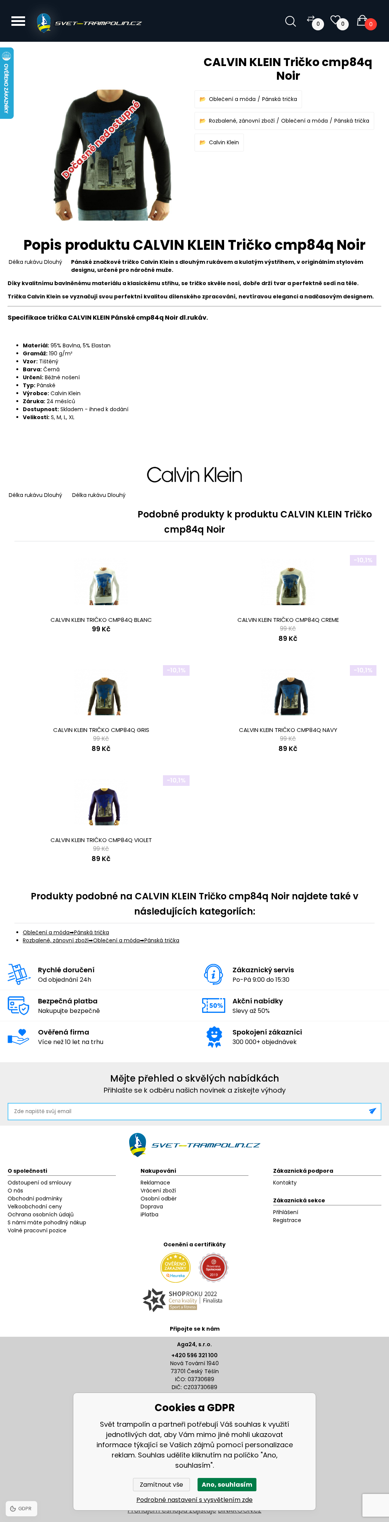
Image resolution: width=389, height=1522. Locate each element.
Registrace (287, 1220)
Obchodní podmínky (35, 1198)
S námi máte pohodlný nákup (47, 1222)
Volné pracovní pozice (37, 1230)
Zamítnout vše (161, 1484)
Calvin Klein (224, 142)
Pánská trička (279, 99)
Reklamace (155, 1182)
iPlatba (149, 1214)
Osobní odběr (159, 1198)
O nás (15, 1190)
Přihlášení (285, 1212)
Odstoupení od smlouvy (39, 1182)
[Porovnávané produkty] (311, 18)
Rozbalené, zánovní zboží (242, 121)
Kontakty (285, 1182)
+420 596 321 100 (194, 1355)
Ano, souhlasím (227, 1484)
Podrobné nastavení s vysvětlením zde (194, 1499)
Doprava (152, 1206)
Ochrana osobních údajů (41, 1214)
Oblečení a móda (232, 99)
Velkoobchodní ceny (35, 1206)
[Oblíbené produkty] (335, 20)
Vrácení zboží (158, 1190)
